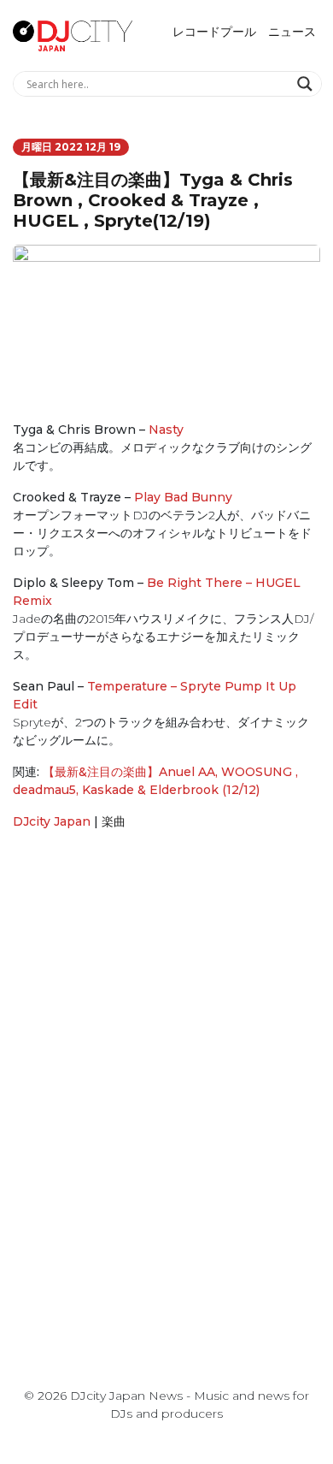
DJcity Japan (52, 821)
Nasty (166, 429)
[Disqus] (166, 1086)
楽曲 (114, 821)
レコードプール (214, 31)
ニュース (292, 31)
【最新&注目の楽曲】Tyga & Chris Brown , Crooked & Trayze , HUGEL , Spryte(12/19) (153, 200)
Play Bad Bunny (183, 497)
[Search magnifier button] (307, 84)
